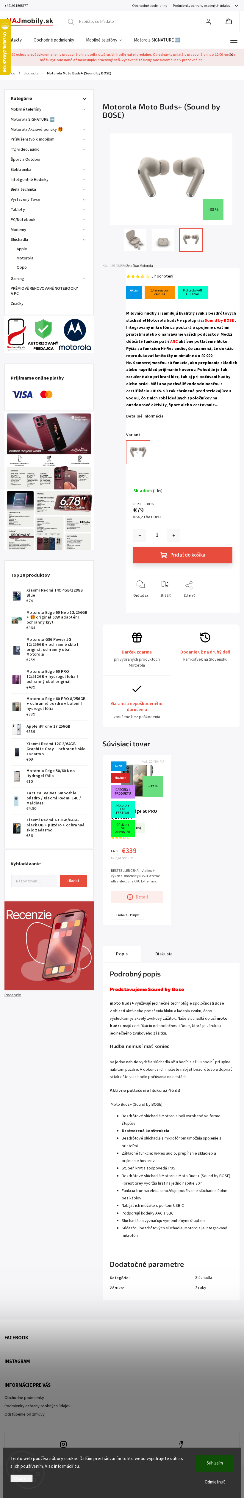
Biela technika (23, 189)
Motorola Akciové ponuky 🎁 (37, 130)
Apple (22, 249)
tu (76, 1466)
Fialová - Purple (128, 915)
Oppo (22, 267)
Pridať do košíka (188, 555)
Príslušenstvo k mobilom (32, 139)
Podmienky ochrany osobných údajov (201, 5)
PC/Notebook (23, 220)
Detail (142, 897)
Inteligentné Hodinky (30, 180)
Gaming (17, 279)
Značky (17, 304)
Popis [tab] (122, 954)
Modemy (18, 230)
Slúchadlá (19, 240)
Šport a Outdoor (26, 159)
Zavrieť (221, 605)
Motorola (25, 258)
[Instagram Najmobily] (63, 1445)
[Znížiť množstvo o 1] (139, 535)
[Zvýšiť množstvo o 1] (173, 535)
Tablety (18, 210)
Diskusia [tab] (164, 954)
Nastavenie (21, 1478)
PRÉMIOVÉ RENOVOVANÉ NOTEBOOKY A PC (44, 291)
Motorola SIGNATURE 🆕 (32, 119)
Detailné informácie (145, 416)
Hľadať (73, 881)
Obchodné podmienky (149, 5)
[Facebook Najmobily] (181, 1445)
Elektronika (21, 170)
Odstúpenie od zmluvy (24, 1414)
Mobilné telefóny (26, 109)
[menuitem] (16, 40)
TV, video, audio (25, 149)
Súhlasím (215, 1463)
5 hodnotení (162, 276)
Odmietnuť (215, 1482)
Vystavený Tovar (26, 200)
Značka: (139, 265)
